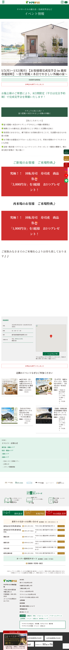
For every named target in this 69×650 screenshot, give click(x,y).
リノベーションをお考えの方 (28, 594)
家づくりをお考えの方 (26, 582)
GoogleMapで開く (52, 354)
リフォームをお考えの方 (26, 591)
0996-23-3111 (28, 548)
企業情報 (22, 600)
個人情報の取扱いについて (27, 606)
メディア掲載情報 (9, 467)
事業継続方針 (23, 609)
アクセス (61, 526)
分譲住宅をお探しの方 (26, 585)
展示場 (46, 624)
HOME (22, 580)
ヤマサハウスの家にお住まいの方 (29, 597)
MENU (3, 2)
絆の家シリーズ (24, 612)
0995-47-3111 (28, 537)
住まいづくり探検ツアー (11, 461)
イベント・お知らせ (10, 443)
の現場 (27, 626)
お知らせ (6, 464)
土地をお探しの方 (25, 588)
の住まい (28, 624)
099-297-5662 (29, 531)
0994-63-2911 (19, 339)
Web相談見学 (59, 513)
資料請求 (18, 513)
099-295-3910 (28, 553)
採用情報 (22, 603)
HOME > (4, 440)
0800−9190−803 (35, 563)
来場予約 (40, 513)
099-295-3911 (28, 526)
